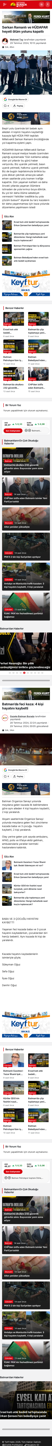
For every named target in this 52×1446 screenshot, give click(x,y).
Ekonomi (8, 523)
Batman (8, 461)
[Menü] (5, 4)
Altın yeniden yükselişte (17, 526)
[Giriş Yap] (47, 4)
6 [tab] (27, 673)
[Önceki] (26, 430)
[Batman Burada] (18, 4)
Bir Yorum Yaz (13, 405)
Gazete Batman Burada (22, 716)
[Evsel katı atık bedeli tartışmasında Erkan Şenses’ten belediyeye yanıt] (26, 225)
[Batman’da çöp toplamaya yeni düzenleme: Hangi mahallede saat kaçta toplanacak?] (26, 237)
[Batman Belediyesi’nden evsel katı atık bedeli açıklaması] (26, 261)
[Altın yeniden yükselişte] (26, 519)
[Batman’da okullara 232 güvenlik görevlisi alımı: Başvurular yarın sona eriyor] (13, 379)
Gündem (8, 553)
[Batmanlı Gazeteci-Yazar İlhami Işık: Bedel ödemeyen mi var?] (26, 865)
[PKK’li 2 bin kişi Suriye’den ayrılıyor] (26, 547)
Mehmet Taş (16, 39)
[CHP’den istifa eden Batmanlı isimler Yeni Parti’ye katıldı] (38, 379)
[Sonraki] (29, 430)
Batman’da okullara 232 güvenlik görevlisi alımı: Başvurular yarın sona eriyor (23, 468)
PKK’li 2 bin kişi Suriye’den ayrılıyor (22, 556)
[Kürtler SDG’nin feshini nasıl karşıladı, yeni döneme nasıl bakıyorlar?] (26, 889)
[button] (41, 4)
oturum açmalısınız (38, 410)
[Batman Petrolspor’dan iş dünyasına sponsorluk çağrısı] (26, 249)
